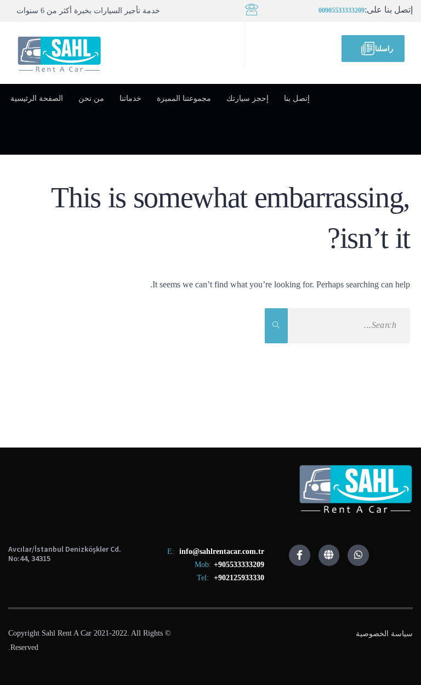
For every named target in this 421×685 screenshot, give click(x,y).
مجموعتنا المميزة (184, 98)
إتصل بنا (297, 98)
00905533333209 (341, 10)
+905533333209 (239, 565)
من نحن (91, 98)
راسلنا (384, 48)
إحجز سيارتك (247, 98)
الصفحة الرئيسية (36, 98)
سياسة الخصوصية (384, 634)
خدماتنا (130, 98)
